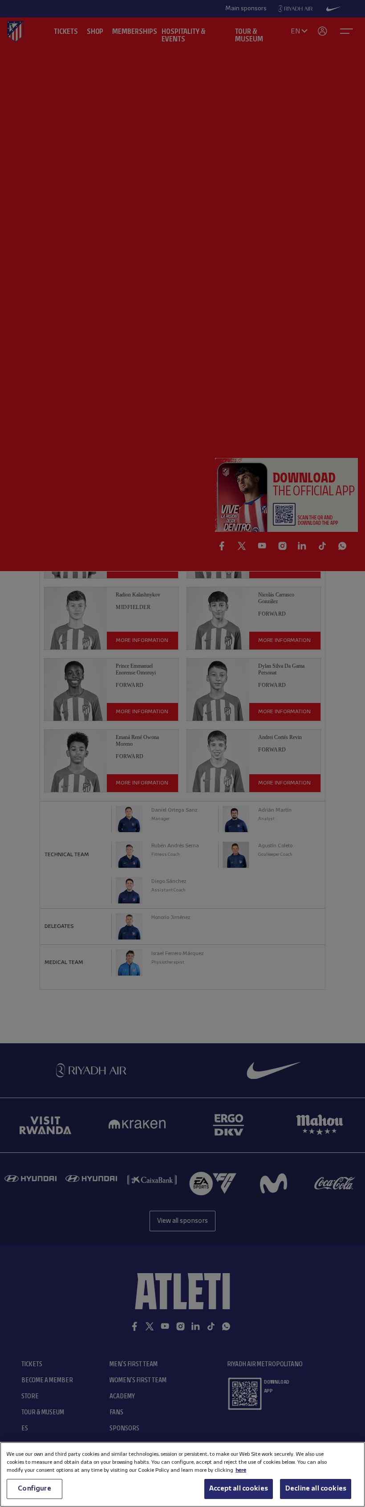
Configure (34, 1489)
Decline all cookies (315, 1489)
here (240, 1470)
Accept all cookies (238, 1489)
